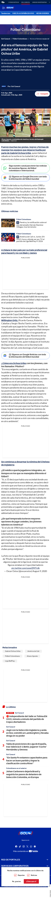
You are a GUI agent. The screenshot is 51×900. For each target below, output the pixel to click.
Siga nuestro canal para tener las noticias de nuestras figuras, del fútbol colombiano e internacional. (28, 167)
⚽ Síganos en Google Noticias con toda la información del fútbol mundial (27, 355)
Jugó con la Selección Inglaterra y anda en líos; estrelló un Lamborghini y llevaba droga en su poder (27, 733)
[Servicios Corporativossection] (47, 866)
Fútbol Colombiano (20, 39)
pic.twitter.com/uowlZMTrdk (25, 568)
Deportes (21, 875)
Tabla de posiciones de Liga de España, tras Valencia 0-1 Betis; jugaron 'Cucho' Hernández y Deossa (26, 746)
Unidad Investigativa (39, 2)
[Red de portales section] (47, 859)
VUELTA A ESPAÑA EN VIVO (23, 13)
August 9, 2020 (40, 571)
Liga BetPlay (10, 661)
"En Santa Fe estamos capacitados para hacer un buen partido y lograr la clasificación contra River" (26, 760)
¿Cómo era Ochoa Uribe (13, 363)
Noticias (34, 875)
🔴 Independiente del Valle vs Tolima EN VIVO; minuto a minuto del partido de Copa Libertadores (26, 719)
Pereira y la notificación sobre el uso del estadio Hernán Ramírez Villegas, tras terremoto (31, 224)
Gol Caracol (25, 2)
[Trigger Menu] (3, 8)
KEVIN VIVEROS (42, 13)
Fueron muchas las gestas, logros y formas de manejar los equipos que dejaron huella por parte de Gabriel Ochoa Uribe (25, 150)
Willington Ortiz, (9, 320)
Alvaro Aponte (32, 656)
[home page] (3, 2)
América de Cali (33, 651)
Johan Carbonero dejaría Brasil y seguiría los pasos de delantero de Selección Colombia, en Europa (23, 774)
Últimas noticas (13, 2)
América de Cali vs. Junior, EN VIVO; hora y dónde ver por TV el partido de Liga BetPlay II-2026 (30, 238)
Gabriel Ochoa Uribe (12, 651)
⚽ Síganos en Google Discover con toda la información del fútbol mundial (28, 177)
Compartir (44, 94)
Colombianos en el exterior (16, 768)
